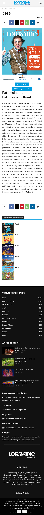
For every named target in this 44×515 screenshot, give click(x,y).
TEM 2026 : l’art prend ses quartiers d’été (25, 360)
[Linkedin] (32, 22)
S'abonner (6, 405)
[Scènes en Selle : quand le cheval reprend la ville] (8, 351)
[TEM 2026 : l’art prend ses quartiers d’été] (8, 362)
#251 (17, 235)
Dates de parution (10, 423)
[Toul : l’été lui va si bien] (8, 373)
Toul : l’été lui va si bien (24, 370)
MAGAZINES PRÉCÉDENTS (13, 218)
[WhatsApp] (27, 22)
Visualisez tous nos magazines (15, 419)
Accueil (4, 8)
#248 (17, 267)
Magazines (7, 414)
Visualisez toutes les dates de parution (19, 428)
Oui (19, 511)
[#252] (8, 230)
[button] (3, 3)
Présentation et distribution (14, 393)
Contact (6, 432)
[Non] (41, 507)
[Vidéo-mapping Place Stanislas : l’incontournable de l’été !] (8, 383)
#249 (17, 256)
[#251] (8, 241)
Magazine (12, 8)
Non (24, 511)
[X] (17, 22)
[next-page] (7, 278)
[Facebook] (11, 22)
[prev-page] (3, 278)
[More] (37, 22)
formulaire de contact (24, 484)
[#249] (8, 263)
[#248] (8, 273)
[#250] (8, 252)
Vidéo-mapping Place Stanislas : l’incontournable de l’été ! (27, 382)
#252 (17, 224)
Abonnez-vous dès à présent (15, 410)
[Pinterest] (22, 22)
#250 (17, 245)
